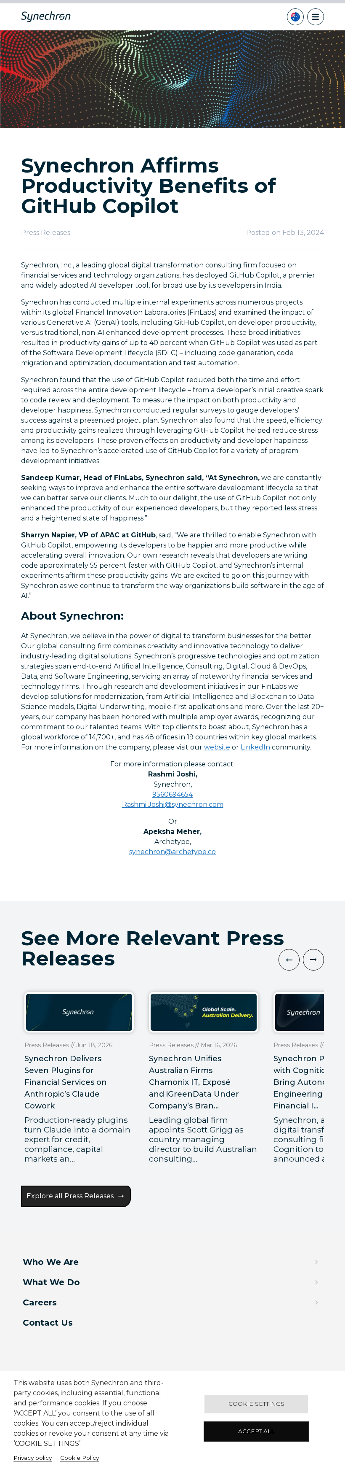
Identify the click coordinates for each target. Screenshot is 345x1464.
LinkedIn (255, 747)
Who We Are (51, 1262)
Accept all (256, 1431)
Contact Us (48, 1323)
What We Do (51, 1282)
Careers (40, 1302)
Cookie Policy (79, 1457)
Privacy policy (32, 1457)
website (217, 747)
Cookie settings (256, 1403)
